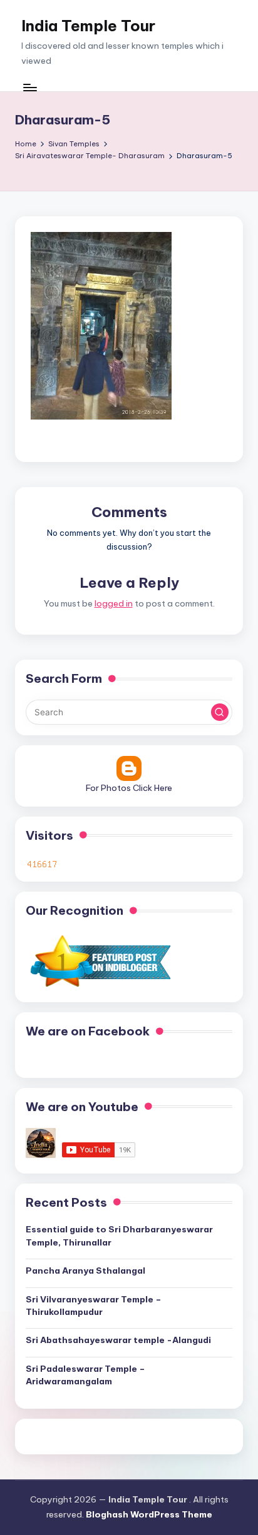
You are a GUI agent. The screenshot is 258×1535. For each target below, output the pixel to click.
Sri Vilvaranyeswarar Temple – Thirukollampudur (94, 1305)
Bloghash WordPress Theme (149, 1514)
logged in (114, 603)
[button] (220, 712)
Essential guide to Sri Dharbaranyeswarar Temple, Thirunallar (119, 1235)
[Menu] (29, 87)
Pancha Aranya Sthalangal (85, 1270)
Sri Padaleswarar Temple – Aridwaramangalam (85, 1375)
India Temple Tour (88, 25)
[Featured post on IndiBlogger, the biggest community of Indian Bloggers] (99, 961)
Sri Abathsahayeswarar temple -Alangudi (118, 1340)
